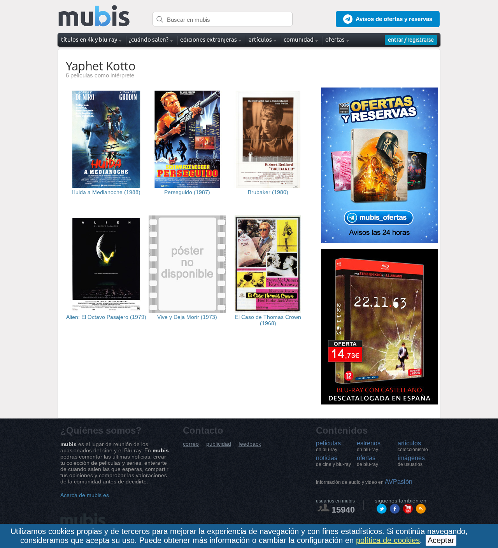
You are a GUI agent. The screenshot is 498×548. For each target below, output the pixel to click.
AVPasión (364, 481)
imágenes (411, 461)
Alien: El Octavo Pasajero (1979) (106, 317)
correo (191, 444)
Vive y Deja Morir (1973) (187, 317)
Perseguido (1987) (187, 192)
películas (328, 446)
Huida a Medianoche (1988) (106, 192)
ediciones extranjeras (208, 39)
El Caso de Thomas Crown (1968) (268, 320)
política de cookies (388, 540)
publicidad (218, 444)
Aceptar (441, 540)
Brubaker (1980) (268, 192)
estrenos (369, 446)
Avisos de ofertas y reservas (394, 19)
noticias (333, 461)
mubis (94, 16)
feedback (249, 444)
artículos (414, 446)
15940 (343, 510)
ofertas (367, 461)
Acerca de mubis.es (84, 495)
